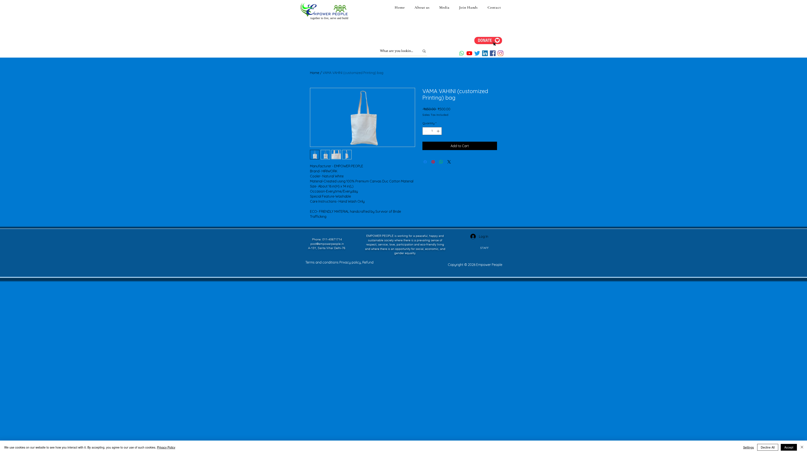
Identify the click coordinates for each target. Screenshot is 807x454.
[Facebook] (493, 53)
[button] (422, 7)
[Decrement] (425, 131)
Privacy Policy (166, 447)
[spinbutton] (432, 131)
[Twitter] (477, 53)
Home (314, 73)
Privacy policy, (350, 262)
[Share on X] (449, 161)
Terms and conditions (322, 262)
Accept (788, 447)
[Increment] (438, 131)
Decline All (768, 447)
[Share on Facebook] (425, 161)
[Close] (801, 447)
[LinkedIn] (485, 53)
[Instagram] (500, 53)
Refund (367, 262)
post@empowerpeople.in (327, 244)
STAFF (484, 248)
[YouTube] (469, 53)
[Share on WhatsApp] (441, 161)
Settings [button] (748, 447)
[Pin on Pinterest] (433, 161)
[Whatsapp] (461, 53)
